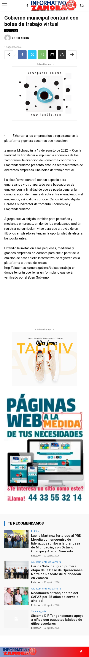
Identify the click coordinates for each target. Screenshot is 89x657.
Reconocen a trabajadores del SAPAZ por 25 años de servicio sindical (54, 597)
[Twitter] (32, 54)
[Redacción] (8, 38)
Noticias (11, 30)
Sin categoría (38, 611)
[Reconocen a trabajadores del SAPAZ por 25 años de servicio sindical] (16, 596)
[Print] (62, 54)
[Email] (52, 54)
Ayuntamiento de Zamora (46, 562)
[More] (72, 54)
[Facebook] (27, 5)
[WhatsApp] (42, 54)
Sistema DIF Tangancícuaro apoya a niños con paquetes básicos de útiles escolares (57, 620)
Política (35, 531)
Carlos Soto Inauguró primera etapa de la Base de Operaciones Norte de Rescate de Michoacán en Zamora (57, 572)
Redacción (22, 37)
